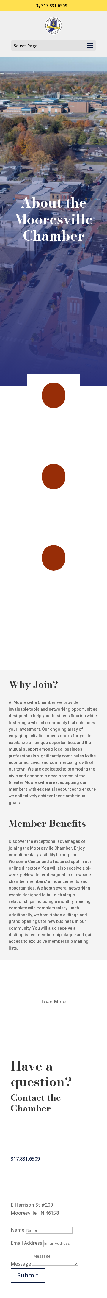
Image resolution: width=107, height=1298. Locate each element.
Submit (28, 1275)
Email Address (26, 1243)
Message (21, 1264)
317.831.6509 (54, 5)
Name (17, 1230)
